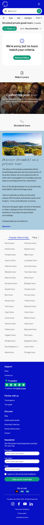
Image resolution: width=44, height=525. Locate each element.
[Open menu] (39, 4)
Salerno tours (10, 277)
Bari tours (9, 295)
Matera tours (29, 318)
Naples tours (29, 249)
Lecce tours (29, 346)
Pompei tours (10, 254)
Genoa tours (10, 300)
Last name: (8, 458)
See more (6, 226)
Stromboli (28, 18)
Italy (18, 18)
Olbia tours (28, 323)
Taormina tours (30, 272)
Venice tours (10, 249)
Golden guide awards (12, 420)
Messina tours (10, 272)
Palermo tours (11, 266)
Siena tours (29, 277)
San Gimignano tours (13, 346)
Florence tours (30, 243)
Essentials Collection (12, 424)
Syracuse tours (11, 283)
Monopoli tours (30, 329)
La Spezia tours (30, 260)
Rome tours (9, 243)
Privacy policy (22, 513)
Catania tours (29, 289)
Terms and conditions (22, 509)
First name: (8, 450)
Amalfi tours (10, 289)
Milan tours (28, 254)
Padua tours (10, 329)
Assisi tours (9, 352)
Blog (6, 416)
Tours (11, 18)
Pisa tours (28, 335)
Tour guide (8, 404)
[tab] (19, 237)
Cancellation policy (22, 517)
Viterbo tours (10, 323)
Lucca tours (9, 318)
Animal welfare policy (12, 429)
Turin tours (9, 306)
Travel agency (10, 400)
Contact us (9, 375)
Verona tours (29, 295)
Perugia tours (29, 352)
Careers (7, 433)
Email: (7, 466)
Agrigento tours (30, 341)
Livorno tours (10, 260)
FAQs (6, 371)
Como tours (29, 312)
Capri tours (9, 312)
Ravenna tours (30, 306)
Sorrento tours (30, 266)
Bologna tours (30, 283)
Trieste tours (29, 300)
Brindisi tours (10, 341)
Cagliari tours (10, 335)
